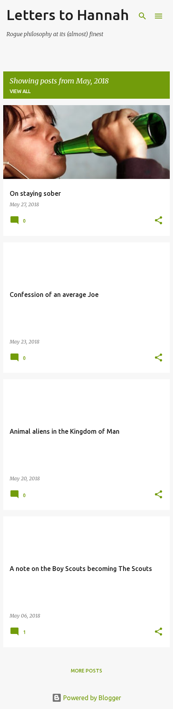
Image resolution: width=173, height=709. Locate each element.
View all (20, 91)
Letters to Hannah (67, 14)
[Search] (142, 16)
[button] (158, 220)
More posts (86, 670)
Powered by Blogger (91, 697)
